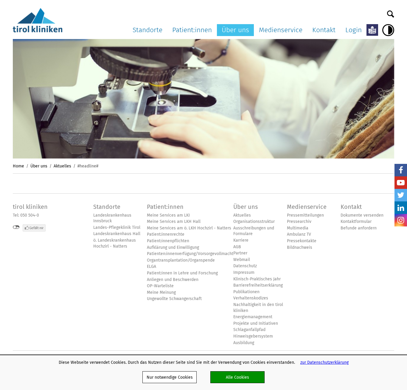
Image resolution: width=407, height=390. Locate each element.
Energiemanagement (252, 317)
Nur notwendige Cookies (170, 377)
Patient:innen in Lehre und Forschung (182, 273)
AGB (237, 247)
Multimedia (297, 228)
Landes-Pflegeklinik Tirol (116, 227)
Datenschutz (245, 266)
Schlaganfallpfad (249, 329)
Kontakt (323, 30)
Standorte (147, 30)
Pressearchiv (299, 221)
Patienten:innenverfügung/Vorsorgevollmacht (190, 254)
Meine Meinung (161, 292)
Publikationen (246, 292)
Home (18, 166)
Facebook (400, 170)
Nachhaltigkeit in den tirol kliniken (258, 307)
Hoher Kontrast (388, 30)
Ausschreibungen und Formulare (253, 231)
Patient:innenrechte (165, 234)
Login (353, 30)
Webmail (241, 259)
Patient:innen (192, 30)
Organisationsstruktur (254, 221)
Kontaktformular (356, 221)
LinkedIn (400, 207)
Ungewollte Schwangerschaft (174, 299)
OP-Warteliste (160, 286)
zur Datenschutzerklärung (324, 362)
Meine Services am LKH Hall (174, 221)
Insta (400, 220)
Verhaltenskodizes (250, 298)
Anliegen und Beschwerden (172, 279)
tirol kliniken (30, 207)
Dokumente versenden (362, 215)
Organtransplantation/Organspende (181, 260)
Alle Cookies (237, 377)
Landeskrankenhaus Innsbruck (112, 218)
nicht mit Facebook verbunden (16, 227)
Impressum (243, 272)
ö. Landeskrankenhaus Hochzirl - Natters (114, 243)
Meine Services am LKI (168, 215)
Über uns (235, 30)
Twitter (400, 195)
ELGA (151, 266)
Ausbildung (243, 343)
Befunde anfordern (359, 228)
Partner (240, 253)
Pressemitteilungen (305, 215)
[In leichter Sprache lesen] (372, 30)
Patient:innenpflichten (168, 241)
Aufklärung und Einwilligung (173, 247)
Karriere (240, 240)
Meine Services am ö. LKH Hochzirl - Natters (189, 228)
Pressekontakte (301, 241)
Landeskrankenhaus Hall (116, 234)
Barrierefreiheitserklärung (258, 285)
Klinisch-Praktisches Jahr (257, 279)
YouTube (400, 182)
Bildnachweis (299, 247)
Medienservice (280, 30)
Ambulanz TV (299, 234)
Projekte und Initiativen (255, 323)
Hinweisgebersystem (253, 336)
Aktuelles (62, 166)
